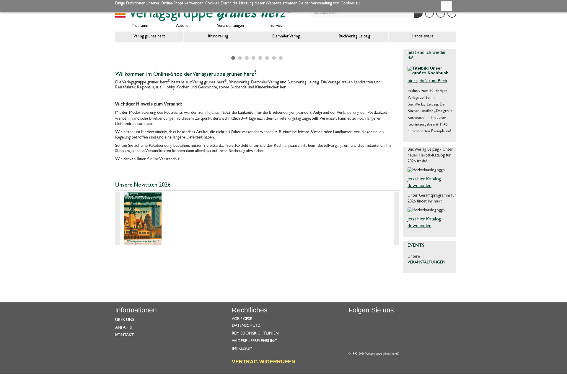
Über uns (124, 320)
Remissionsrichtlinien (255, 334)
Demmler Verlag (286, 36)
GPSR (247, 319)
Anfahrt (124, 328)
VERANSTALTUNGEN (426, 263)
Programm (140, 26)
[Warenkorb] (451, 13)
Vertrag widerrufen (263, 362)
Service (277, 26)
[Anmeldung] (429, 13)
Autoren (183, 26)
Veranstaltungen (230, 26)
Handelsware (423, 36)
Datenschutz (246, 326)
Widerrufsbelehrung (254, 341)
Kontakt (124, 335)
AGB (235, 319)
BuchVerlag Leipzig (354, 36)
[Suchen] (418, 13)
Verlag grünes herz (149, 36)
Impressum (242, 349)
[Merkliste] (440, 13)
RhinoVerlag (218, 36)
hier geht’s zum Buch (427, 81)
